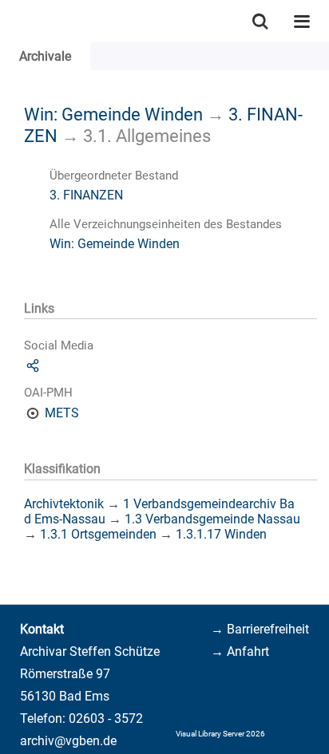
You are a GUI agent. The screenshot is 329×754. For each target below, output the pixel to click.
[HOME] (8, 21)
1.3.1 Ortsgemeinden (98, 534)
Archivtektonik (64, 503)
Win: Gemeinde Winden (113, 114)
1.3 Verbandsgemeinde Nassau (212, 519)
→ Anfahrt (240, 651)
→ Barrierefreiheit (260, 629)
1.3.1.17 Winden (221, 534)
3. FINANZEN (86, 195)
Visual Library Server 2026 (220, 733)
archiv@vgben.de (68, 740)
